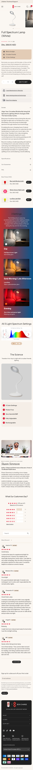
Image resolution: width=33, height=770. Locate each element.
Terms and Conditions (12, 689)
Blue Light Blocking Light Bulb (17, 181)
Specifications (5, 158)
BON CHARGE (9, 768)
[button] (2, 7)
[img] (16, 549)
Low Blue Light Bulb (15, 198)
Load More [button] (16, 662)
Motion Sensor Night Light (17, 190)
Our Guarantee (6, 164)
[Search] (27, 7)
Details (3, 107)
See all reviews (9, 524)
